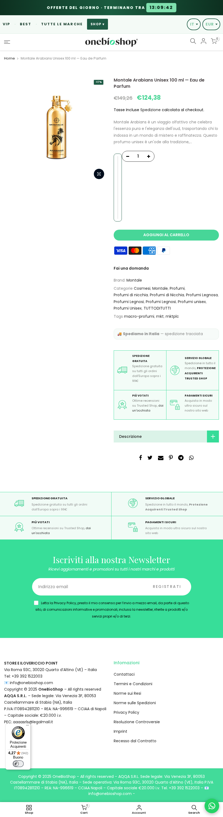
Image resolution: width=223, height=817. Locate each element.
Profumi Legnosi (129, 301)
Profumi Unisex (128, 308)
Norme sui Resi (127, 693)
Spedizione (150, 110)
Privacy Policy (126, 712)
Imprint (120, 731)
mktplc (172, 316)
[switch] (18, 763)
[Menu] (27, 726)
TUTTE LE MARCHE (62, 24)
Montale (134, 280)
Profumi (177, 288)
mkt (160, 316)
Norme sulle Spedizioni (135, 703)
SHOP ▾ (97, 24)
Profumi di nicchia (131, 295)
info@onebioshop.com (31, 682)
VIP (6, 24)
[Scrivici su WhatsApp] (212, 806)
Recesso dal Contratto (135, 741)
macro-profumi (139, 316)
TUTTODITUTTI (157, 308)
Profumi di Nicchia (167, 295)
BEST (25, 24)
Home (9, 58)
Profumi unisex (192, 301)
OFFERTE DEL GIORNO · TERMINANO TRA (109, 7)
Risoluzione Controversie (137, 722)
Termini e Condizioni (133, 684)
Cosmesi (142, 288)
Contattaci (124, 674)
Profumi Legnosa (202, 295)
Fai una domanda (131, 268)
